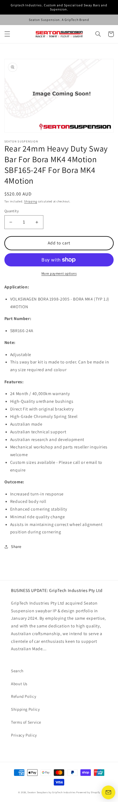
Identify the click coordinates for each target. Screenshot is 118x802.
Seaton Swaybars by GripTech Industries (51, 792)
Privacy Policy (24, 735)
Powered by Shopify (88, 792)
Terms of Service (26, 722)
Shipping (30, 201)
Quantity (11, 210)
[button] (7, 34)
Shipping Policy (25, 709)
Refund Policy (23, 696)
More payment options (59, 273)
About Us (19, 683)
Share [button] (16, 546)
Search (17, 670)
